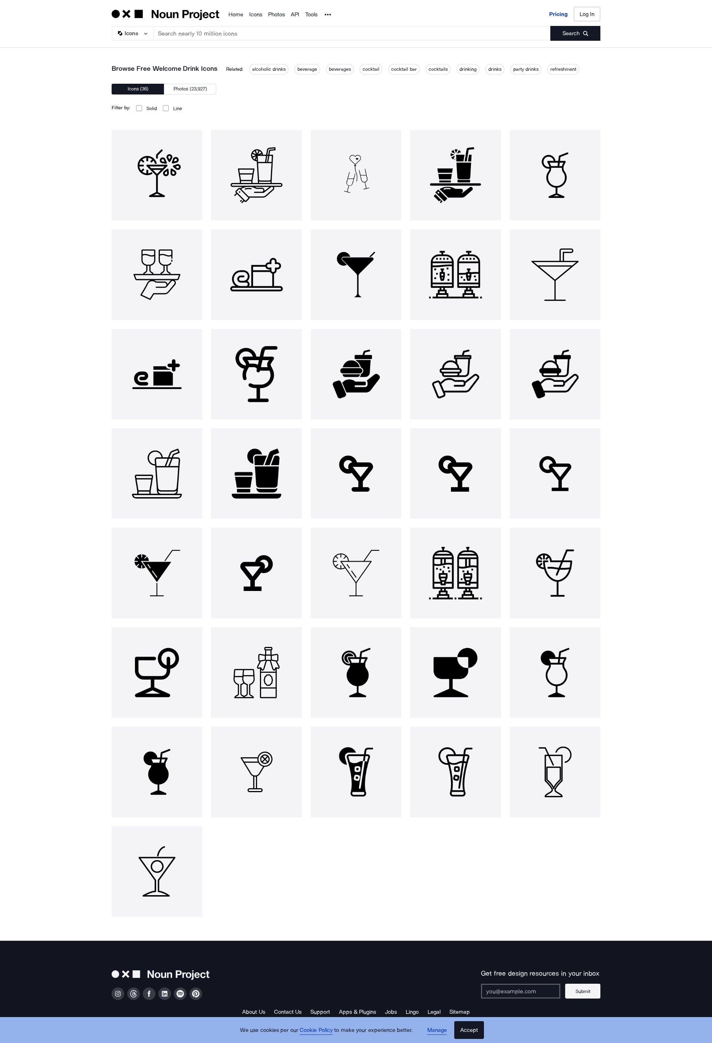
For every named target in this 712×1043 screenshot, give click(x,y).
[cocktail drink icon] (356, 473)
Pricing (558, 14)
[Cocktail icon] (555, 473)
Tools (311, 14)
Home (235, 14)
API (295, 14)
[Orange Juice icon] (356, 772)
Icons (255, 14)
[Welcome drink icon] (157, 175)
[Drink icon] (455, 473)
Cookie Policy (316, 1030)
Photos (276, 14)
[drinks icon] (455, 573)
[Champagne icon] (256, 672)
